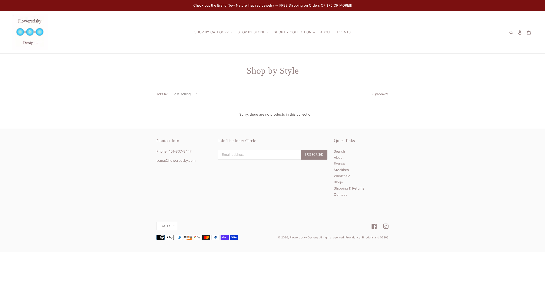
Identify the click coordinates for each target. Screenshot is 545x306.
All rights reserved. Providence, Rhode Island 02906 (354, 237)
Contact (340, 194)
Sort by (162, 94)
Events (339, 164)
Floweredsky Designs (304, 237)
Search (339, 151)
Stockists (341, 170)
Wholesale (342, 176)
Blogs (338, 182)
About (339, 157)
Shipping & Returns (349, 188)
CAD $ (166, 226)
